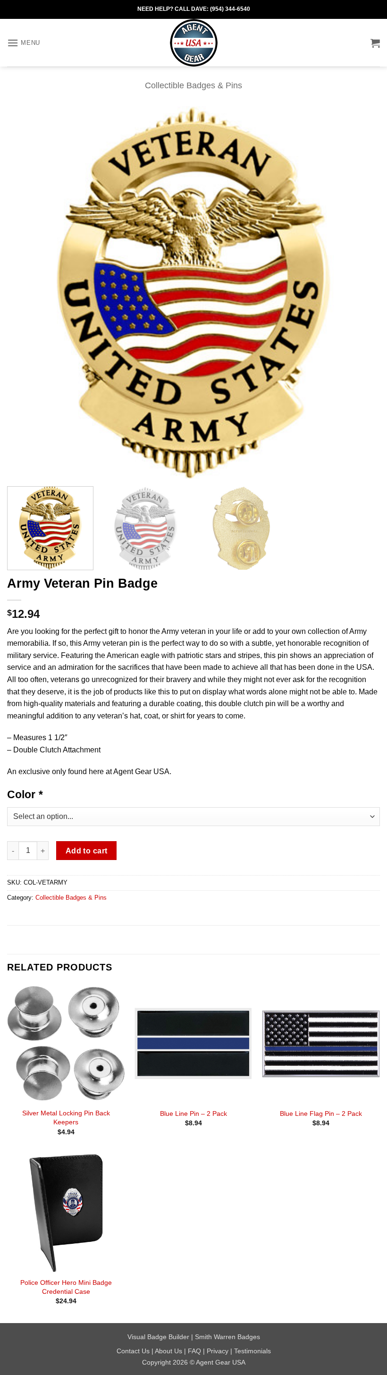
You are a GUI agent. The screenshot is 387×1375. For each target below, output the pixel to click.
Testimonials (252, 1351)
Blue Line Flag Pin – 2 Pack (321, 1113)
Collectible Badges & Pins (193, 85)
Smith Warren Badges (227, 1337)
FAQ (194, 1351)
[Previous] (26, 292)
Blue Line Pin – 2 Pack (193, 1113)
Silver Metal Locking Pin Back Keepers (66, 1117)
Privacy (217, 1351)
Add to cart (87, 851)
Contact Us (133, 1351)
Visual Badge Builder (158, 1337)
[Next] (360, 292)
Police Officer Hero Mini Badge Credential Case (66, 1287)
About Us (168, 1351)
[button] (23, 42)
